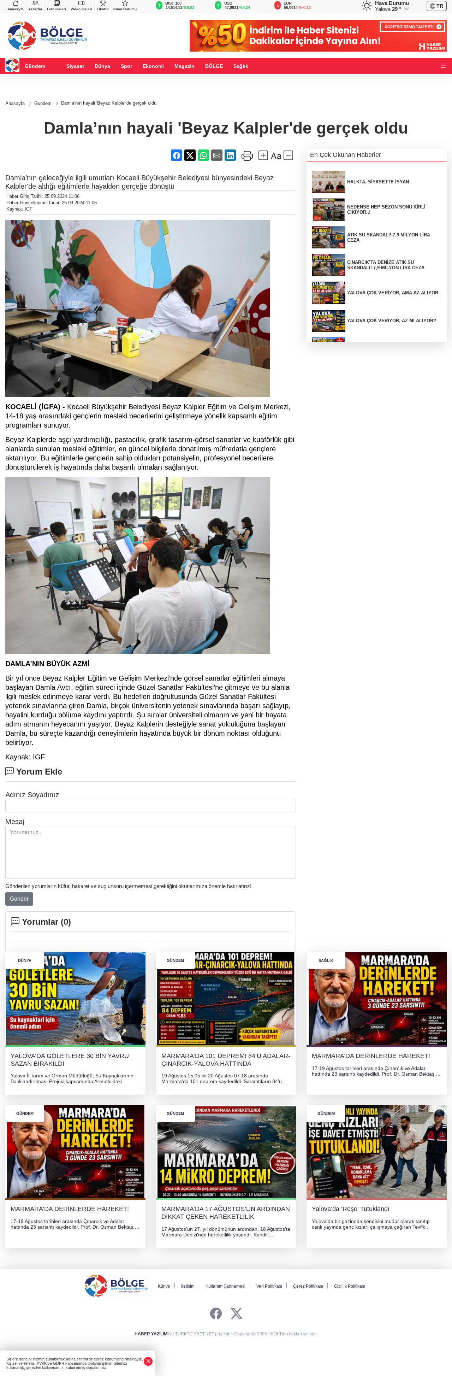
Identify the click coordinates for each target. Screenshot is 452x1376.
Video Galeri (81, 9)
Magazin (184, 66)
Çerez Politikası (308, 1286)
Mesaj (14, 821)
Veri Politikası (269, 1286)
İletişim (188, 1286)
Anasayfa (15, 9)
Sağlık (240, 66)
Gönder (19, 899)
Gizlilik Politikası (349, 1286)
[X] (236, 1314)
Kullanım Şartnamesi (225, 1286)
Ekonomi (153, 66)
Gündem (35, 66)
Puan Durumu (125, 9)
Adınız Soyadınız (32, 795)
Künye (164, 1286)
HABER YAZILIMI (151, 1333)
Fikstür (103, 9)
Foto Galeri (56, 9)
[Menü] (443, 66)
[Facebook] (215, 1314)
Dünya (102, 66)
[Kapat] (148, 1361)
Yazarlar (35, 9)
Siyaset (75, 66)
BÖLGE (214, 66)
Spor (126, 66)
